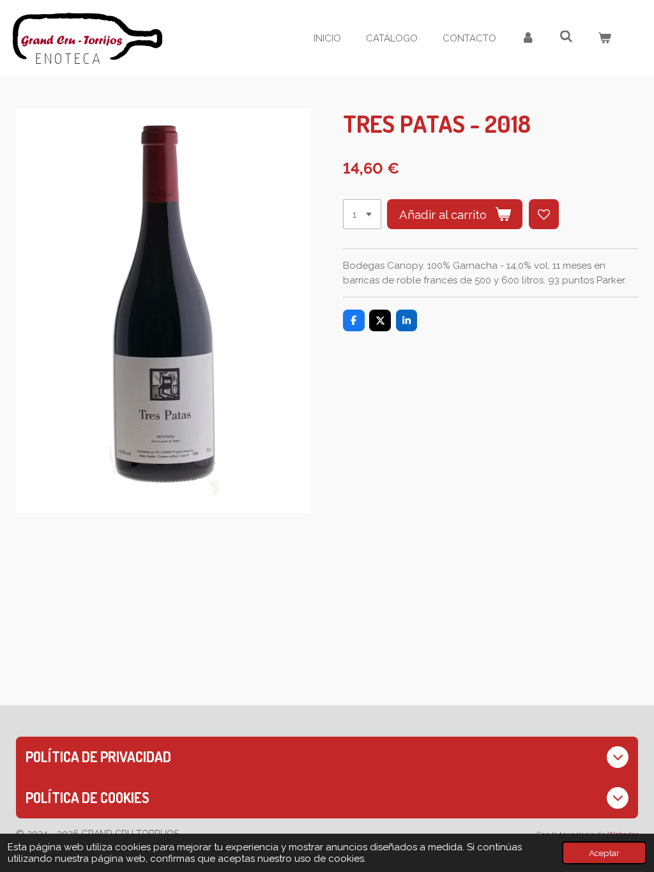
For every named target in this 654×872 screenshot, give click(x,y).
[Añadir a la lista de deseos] (544, 214)
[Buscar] (566, 37)
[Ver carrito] (604, 38)
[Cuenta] (527, 38)
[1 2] (362, 214)
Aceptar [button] (604, 853)
